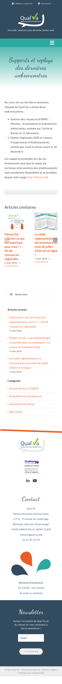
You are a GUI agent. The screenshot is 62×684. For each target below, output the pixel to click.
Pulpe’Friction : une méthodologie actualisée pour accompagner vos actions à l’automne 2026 (30, 342)
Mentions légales (49, 670)
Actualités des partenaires (25, 396)
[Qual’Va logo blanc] (31, 13)
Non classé (16, 411)
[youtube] (35, 481)
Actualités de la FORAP (24, 388)
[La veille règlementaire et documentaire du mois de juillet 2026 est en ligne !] (46, 214)
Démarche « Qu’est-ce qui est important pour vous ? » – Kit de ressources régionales (14, 246)
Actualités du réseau (22, 404)
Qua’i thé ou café (37, 177)
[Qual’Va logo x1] (31, 439)
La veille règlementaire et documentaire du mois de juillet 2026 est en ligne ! (28, 363)
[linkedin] (28, 481)
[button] (7, 240)
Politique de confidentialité (31, 673)
